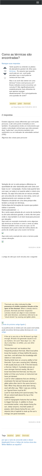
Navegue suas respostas (11, 63)
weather (13, 103)
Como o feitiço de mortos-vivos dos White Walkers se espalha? (19, 443)
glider (20, 103)
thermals (27, 103)
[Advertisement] (21, 28)
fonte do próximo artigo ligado (13, 324)
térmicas (12, 71)
